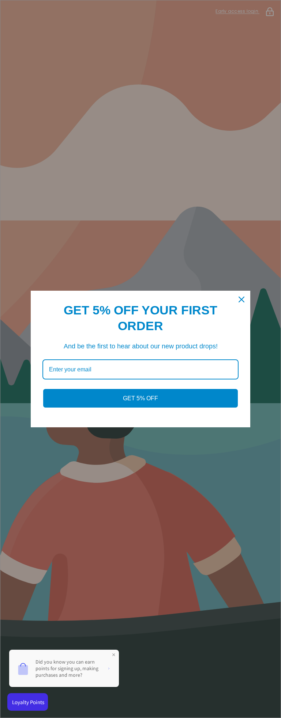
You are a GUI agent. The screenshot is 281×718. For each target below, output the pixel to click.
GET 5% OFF (140, 398)
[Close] (241, 299)
